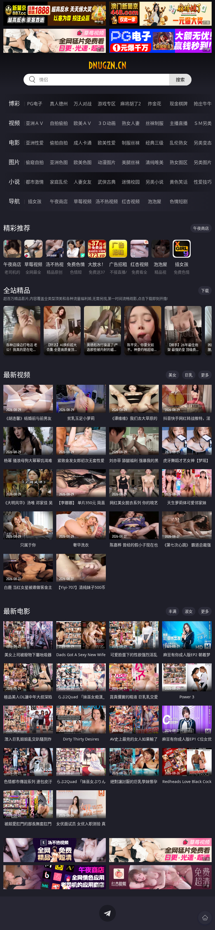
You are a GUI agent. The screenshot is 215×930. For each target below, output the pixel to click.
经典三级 (154, 143)
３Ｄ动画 (107, 123)
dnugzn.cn (107, 65)
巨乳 (189, 375)
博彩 (14, 103)
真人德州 (59, 104)
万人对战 (83, 104)
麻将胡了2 (130, 104)
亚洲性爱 (35, 143)
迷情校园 (131, 182)
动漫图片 (107, 162)
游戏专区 (107, 104)
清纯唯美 (154, 162)
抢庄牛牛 (203, 104)
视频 (14, 123)
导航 (14, 201)
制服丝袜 (131, 143)
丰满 (172, 611)
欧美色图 (83, 162)
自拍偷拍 (59, 123)
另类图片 (203, 162)
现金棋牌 (179, 104)
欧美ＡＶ (83, 123)
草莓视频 (83, 201)
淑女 (189, 611)
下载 (205, 290)
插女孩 (34, 201)
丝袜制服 (154, 123)
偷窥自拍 (35, 162)
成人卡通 (83, 143)
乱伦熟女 (179, 143)
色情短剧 (179, 201)
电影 (14, 142)
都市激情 (35, 182)
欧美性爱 (107, 143)
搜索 (180, 80)
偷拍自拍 (59, 143)
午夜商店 (59, 201)
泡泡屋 (154, 201)
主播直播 (179, 123)
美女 (172, 375)
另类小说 (154, 182)
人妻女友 (83, 182)
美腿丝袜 (131, 162)
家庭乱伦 (59, 182)
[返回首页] (205, 917)
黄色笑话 (179, 182)
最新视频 (16, 374)
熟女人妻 (131, 123)
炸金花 (154, 104)
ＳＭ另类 (203, 123)
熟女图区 (179, 162)
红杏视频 (131, 201)
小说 (14, 182)
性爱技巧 (203, 182)
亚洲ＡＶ (35, 123)
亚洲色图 (59, 162)
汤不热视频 (106, 201)
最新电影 (16, 611)
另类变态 (203, 143)
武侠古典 (107, 182)
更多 (205, 375)
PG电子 (34, 104)
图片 (14, 162)
